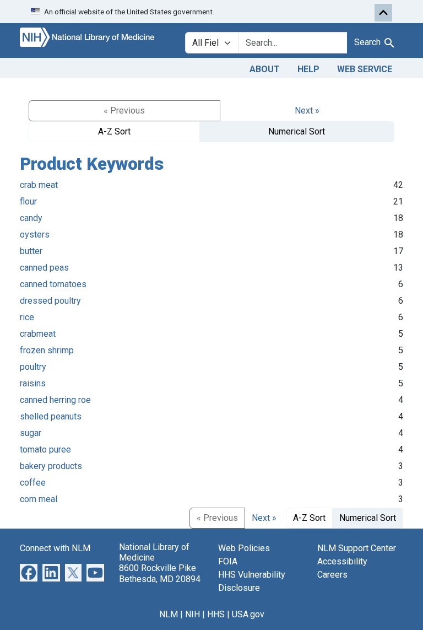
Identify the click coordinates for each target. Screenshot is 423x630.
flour (28, 201)
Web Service (364, 69)
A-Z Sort (114, 131)
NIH (192, 614)
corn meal (38, 499)
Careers (332, 574)
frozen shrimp (47, 350)
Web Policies (244, 548)
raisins (33, 383)
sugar (30, 433)
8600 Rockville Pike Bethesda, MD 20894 (159, 573)
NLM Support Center (356, 548)
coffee (33, 482)
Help (308, 69)
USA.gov (248, 614)
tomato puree (45, 449)
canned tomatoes (53, 284)
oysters (35, 234)
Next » (307, 110)
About (265, 69)
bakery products (51, 466)
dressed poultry (50, 300)
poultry (33, 367)
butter (31, 251)
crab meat (39, 185)
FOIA (227, 561)
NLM (168, 614)
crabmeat (38, 334)
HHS (216, 614)
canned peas (44, 267)
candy (31, 218)
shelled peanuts (51, 416)
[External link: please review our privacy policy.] (28, 572)
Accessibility (342, 561)
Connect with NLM (55, 548)
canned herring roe (55, 400)
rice (27, 317)
